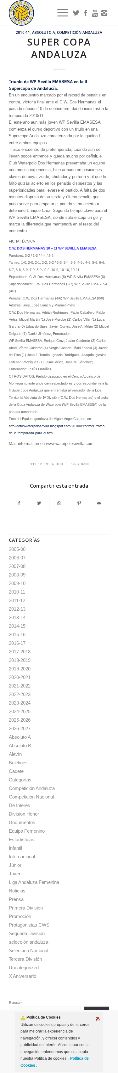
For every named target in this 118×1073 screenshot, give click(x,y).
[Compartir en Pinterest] (79, 503)
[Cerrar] (97, 1018)
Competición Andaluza (79, 32)
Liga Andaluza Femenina (34, 882)
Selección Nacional (28, 950)
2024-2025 (20, 711)
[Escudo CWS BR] (49, 13)
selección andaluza (28, 942)
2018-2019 (20, 660)
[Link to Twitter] (76, 13)
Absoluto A (43, 32)
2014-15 (17, 626)
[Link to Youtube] (95, 13)
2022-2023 (20, 694)
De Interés (19, 805)
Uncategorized (24, 967)
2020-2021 (20, 677)
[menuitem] (59, 13)
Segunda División (27, 933)
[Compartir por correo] (99, 503)
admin (83, 464)
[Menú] (59, 13)
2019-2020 (20, 668)
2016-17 (17, 643)
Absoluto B (20, 745)
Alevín (15, 754)
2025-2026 (20, 720)
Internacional (22, 856)
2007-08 (17, 566)
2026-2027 (20, 728)
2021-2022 (20, 685)
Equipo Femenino (27, 831)
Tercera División (25, 959)
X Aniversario (22, 976)
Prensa (16, 899)
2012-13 (17, 609)
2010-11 (23, 32)
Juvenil (16, 873)
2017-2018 (20, 651)
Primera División (26, 907)
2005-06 (17, 549)
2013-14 (17, 617)
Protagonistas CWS (29, 925)
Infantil (15, 848)
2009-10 (17, 583)
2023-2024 (20, 703)
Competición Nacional (31, 796)
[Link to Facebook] (85, 13)
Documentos (22, 822)
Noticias (17, 890)
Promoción (20, 916)
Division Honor (24, 814)
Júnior (15, 865)
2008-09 (17, 574)
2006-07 (17, 557)
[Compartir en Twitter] (39, 503)
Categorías (20, 779)
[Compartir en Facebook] (19, 503)
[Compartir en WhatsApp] (59, 503)
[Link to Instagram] (104, 13)
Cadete (16, 771)
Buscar (15, 1003)
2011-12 (17, 600)
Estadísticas (21, 839)
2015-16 (17, 634)
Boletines (18, 762)
